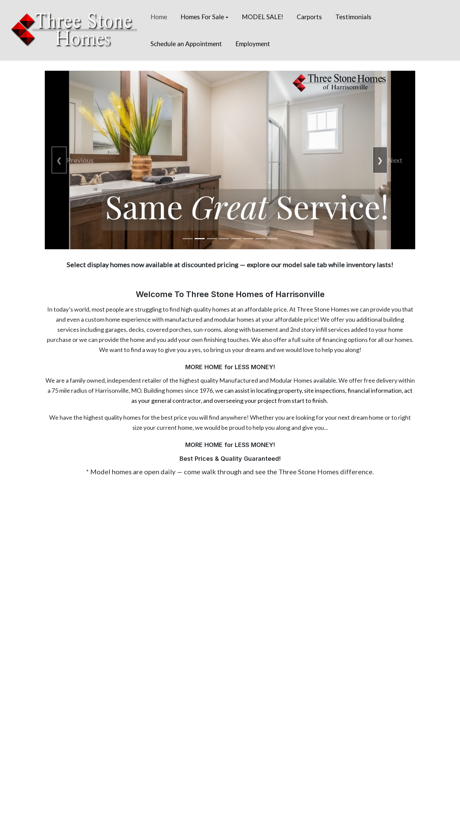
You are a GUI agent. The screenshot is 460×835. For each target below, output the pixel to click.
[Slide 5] (236, 239)
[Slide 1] (188, 239)
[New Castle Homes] (73, 29)
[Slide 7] (260, 239)
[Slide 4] (224, 239)
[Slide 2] (200, 239)
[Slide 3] (212, 239)
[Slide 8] (272, 239)
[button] (204, 16)
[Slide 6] (248, 239)
